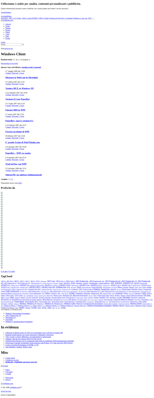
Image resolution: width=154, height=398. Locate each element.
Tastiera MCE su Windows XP (19, 88)
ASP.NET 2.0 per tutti (140, 283)
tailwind (95, 299)
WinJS (16, 307)
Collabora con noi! (12, 360)
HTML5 (35, 18)
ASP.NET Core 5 (136, 285)
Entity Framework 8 (82, 291)
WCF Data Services (114, 301)
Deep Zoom (119, 289)
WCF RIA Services (125, 301)
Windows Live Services (123, 303)
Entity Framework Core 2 (108, 291)
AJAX (73, 283)
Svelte (92, 299)
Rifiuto (8, 16)
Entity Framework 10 (24, 291)
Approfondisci (6, 12)
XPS (56, 307)
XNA (53, 307)
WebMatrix (10, 303)
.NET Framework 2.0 (96, 281)
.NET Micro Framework (46, 283)
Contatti (8, 374)
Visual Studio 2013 (45, 301)
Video (7, 32)
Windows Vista (140, 306)
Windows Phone (136, 303)
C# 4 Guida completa (6, 289)
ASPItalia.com (61, 287)
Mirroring (90, 295)
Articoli (8, 24)
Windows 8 (49, 303)
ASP (112, 283)
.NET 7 (27, 281)
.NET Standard (55, 283)
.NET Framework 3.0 (112, 281)
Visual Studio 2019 (81, 301)
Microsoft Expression (80, 295)
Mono (112, 295)
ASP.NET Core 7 (5, 287)
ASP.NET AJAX (64, 285)
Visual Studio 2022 (90, 301)
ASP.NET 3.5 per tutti (15, 285)
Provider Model (56, 297)
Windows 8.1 (58, 303)
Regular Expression (79, 297)
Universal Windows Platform (123, 299)
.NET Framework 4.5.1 (23, 283)
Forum (7, 30)
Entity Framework (12, 291)
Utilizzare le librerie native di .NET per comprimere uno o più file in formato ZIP (34, 333)
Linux (25, 295)
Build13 (136, 287)
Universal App (108, 299)
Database (96, 289)
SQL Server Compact (82, 299)
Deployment (126, 289)
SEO (107, 297)
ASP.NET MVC (35, 287)
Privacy (8, 380)
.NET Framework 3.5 (129, 281)
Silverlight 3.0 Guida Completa (32, 299)
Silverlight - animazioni (138, 297)
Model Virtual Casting (103, 295)
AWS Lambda (73, 287)
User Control (137, 299)
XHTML (44, 308)
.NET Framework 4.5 (10, 283)
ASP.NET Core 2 (116, 285)
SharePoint (113, 297)
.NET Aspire (43, 281)
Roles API (90, 297)
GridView (54, 293)
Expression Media (25, 293)
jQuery (126, 293)
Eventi (7, 38)
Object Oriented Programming (134, 295)
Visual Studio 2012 (31, 301)
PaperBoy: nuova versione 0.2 (19, 121)
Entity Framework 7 (74, 291)
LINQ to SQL (10, 295)
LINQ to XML (19, 295)
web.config (142, 301)
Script (7, 26)
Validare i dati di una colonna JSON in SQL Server (23, 339)
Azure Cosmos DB (86, 287)
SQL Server (72, 299)
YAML (63, 308)
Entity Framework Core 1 (94, 291)
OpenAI (7, 297)
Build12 (131, 287)
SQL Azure (65, 299)
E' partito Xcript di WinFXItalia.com (22, 142)
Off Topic (147, 295)
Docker (140, 289)
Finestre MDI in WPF (15, 110)
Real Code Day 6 (70, 297)
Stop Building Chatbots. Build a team (18, 347)
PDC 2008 (28, 297)
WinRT (21, 308)
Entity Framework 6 (55, 291)
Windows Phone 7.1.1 (39, 306)
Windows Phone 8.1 (80, 306)
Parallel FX (17, 297)
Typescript (100, 299)
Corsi (7, 34)
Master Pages (50, 295)
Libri (7, 36)
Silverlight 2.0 (6, 299)
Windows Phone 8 (66, 306)
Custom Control (88, 289)
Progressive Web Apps (45, 297)
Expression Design (17, 293)
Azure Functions (106, 287)
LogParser (36, 295)
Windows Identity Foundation (111, 303)
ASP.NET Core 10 (106, 285)
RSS (20, 183)
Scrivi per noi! (6, 391)
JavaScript (119, 293)
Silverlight (126, 297)
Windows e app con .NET (82, 18)
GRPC (59, 293)
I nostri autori (10, 358)
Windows (23, 303)
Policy (7, 370)
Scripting (96, 297)
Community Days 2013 (46, 289)
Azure (79, 287)
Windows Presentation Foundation (99, 306)
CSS (80, 289)
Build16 (149, 287)
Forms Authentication (35, 293)
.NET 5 (16, 281)
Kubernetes (138, 293)
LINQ (144, 293)
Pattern (23, 297)
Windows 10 (31, 303)
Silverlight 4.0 (48, 299)
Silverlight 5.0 (57, 299)
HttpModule (87, 293)
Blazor (120, 287)
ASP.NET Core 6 (146, 285)
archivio (8, 48)
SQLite (89, 299)
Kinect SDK (131, 293)
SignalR (119, 297)
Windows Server (118, 306)
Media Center (57, 295)
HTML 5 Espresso (64, 293)
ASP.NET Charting (74, 285)
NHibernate (123, 295)
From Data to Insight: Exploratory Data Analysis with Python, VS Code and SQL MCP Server (39, 343)
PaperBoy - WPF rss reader (18, 153)
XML (49, 308)
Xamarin (27, 308)
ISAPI (113, 293)
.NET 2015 (9, 281)
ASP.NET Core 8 (15, 287)
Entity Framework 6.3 (66, 291)
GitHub (47, 293)
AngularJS (85, 283)
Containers (74, 289)
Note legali (9, 378)
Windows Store (129, 306)
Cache (13, 289)
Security (102, 297)
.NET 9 (37, 281)
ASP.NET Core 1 (96, 285)
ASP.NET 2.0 (128, 283)
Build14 (140, 287)
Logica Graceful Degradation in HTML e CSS (22, 345)
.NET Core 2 (60, 281)
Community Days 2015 (66, 289)
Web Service (134, 301)
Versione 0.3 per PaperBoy (17, 99)
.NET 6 (22, 281)
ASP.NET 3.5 (5, 285)
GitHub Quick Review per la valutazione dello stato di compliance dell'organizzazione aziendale (39, 341)
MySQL (117, 295)
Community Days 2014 (57, 289)
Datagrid (113, 289)
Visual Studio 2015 (57, 301)
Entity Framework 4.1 (34, 291)
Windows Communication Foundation (89, 303)
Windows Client (69, 303)
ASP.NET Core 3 (127, 285)
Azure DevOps (97, 287)
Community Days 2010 (21, 289)
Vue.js (107, 301)
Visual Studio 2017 (69, 301)
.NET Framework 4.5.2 (36, 283)
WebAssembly (4, 303)
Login (3, 42)
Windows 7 (40, 303)
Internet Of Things (107, 293)
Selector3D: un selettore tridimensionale (23, 175)
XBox (39, 308)
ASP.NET (4, 18)
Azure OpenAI (114, 287)
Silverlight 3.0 (17, 299)
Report (85, 297)
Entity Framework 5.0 (45, 291)
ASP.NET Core (84, 285)
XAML (34, 308)
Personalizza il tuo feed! (9, 63)
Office (3, 297)
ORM (12, 297)
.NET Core (51, 281)
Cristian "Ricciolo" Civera (14, 73)
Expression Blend (6, 293)
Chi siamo (9, 372)
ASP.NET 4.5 (49, 285)
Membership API (67, 295)
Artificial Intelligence (104, 283)
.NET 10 (3, 281)
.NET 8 (32, 281)
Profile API (35, 297)
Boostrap (125, 287)
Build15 (144, 287)
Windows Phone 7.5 (52, 306)
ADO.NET (67, 283)
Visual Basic (145, 299)
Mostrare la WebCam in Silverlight (21, 77)
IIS (101, 293)
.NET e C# (12, 18)
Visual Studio (19, 301)
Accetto (3, 16)
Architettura (93, 283)
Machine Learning (42, 295)
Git (43, 293)
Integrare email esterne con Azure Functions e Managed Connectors (29, 335)
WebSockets (16, 303)
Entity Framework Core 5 (134, 291)
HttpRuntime (95, 293)
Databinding (105, 289)
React (63, 297)
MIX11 (95, 295)
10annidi (61, 283)
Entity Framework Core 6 (145, 291)
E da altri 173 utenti (8, 271)
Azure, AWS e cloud (24, 18)
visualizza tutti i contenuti (31, 67)
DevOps (134, 289)
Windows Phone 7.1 (25, 306)
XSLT (59, 307)
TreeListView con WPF (16, 164)
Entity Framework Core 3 (122, 291)
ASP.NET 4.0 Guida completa (37, 285)
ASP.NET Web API (48, 287)
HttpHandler (79, 293)
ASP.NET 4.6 (55, 285)
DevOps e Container (65, 18)
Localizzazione (30, 295)
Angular (79, 283)
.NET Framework (81, 281)
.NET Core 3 (70, 281)
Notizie (8, 28)
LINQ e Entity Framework (48, 18)
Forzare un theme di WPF (17, 131)
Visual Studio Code (99, 301)
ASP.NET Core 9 (24, 287)
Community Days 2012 (34, 289)
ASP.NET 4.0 (24, 285)
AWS (68, 287)
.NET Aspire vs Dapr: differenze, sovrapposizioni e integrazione (28, 337)
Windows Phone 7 (10, 306)
